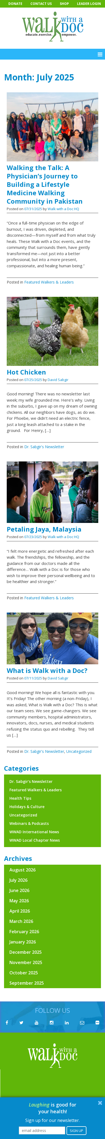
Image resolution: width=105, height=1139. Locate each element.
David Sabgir (58, 379)
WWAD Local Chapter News (34, 840)
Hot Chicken (26, 371)
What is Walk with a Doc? (47, 670)
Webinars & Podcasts (29, 823)
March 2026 (21, 921)
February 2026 (24, 932)
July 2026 (18, 880)
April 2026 (19, 911)
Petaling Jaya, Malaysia (44, 529)
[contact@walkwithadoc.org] (82, 1023)
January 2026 (22, 942)
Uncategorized (79, 751)
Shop (64, 3)
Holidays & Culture (26, 806)
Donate (15, 3)
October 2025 (23, 973)
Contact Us (41, 3)
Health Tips (20, 798)
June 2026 (19, 890)
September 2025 (26, 983)
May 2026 (19, 901)
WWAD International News (34, 831)
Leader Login (89, 3)
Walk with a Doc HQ (63, 208)
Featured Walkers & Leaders (49, 282)
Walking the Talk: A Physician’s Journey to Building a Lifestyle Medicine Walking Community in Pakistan (45, 184)
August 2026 (22, 870)
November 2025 (25, 962)
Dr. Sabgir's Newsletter (44, 446)
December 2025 (25, 952)
